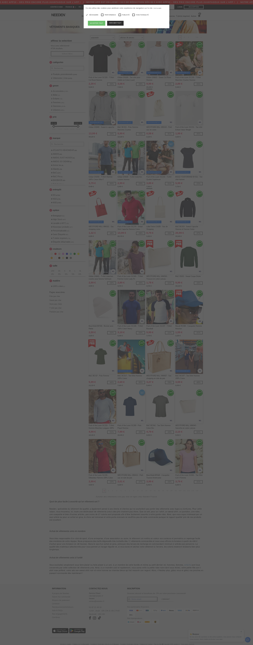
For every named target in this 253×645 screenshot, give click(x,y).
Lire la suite (157, 8)
